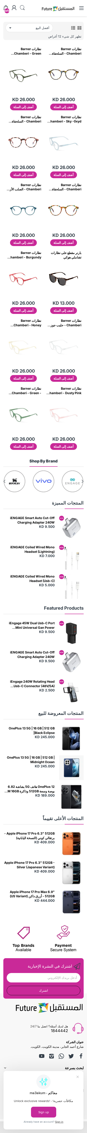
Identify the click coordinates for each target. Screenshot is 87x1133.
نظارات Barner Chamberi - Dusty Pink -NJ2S (64, 391)
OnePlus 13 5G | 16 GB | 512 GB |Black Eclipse (32, 730)
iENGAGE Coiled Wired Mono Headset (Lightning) (32, 549)
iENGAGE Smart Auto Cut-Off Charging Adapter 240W (32, 520)
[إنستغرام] (51, 1056)
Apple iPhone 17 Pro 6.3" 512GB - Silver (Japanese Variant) (29, 865)
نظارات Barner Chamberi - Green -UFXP (26, 391)
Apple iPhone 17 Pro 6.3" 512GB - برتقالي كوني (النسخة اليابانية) (29, 835)
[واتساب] (61, 1056)
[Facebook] (81, 1056)
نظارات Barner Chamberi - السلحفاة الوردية (26, 119)
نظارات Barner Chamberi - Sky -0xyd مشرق (64, 119)
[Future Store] (58, 12)
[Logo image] (72, 481)
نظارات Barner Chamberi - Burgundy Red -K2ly (24, 255)
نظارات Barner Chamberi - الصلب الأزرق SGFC (23, 187)
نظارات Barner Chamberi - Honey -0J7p (27, 323)
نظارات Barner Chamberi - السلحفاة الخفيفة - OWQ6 (66, 187)
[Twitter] (71, 1056)
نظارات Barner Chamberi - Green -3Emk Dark (27, 51)
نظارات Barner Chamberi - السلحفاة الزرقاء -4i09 (66, 51)
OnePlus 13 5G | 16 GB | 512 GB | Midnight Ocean (31, 759)
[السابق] (4, 481)
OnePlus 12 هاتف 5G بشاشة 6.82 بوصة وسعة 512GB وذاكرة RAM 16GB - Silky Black (29, 789)
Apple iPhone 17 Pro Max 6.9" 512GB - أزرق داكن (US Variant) (32, 894)
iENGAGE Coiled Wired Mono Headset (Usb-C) (32, 578)
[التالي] (82, 481)
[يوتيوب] (41, 1056)
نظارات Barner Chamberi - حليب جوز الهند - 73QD (66, 323)
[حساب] (14, 8)
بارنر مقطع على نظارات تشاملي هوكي (66, 255)
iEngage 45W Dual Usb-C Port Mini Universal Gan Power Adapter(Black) (32, 625)
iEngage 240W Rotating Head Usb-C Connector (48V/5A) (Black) (32, 684)
